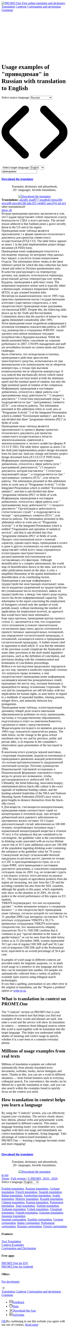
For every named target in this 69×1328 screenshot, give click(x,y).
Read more (31, 1324)
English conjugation (40, 1219)
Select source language (15, 97)
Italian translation (12, 1195)
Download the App (24, 1310)
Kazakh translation (51, 1199)
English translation (13, 1188)
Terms (5, 1178)
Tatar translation (25, 1205)
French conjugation (55, 1226)
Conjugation (44, 6)
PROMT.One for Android (17, 1266)
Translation (8, 6)
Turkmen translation (14, 1209)
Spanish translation (50, 1192)
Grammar (7, 10)
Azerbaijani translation (37, 1195)
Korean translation (37, 1202)
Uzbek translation (37, 1209)
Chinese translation (13, 1202)
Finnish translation (27, 1212)
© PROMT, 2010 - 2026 (43, 1178)
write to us (19, 990)
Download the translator (17, 179)
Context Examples (13, 1244)
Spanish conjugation (14, 1219)
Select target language (15, 167)
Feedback (18, 1302)
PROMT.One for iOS (15, 1263)
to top (5, 1175)
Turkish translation (47, 1205)
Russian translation (36, 1188)
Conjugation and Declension (19, 1248)
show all (7, 210)
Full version (18, 1178)
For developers (11, 1281)
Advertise (18, 1314)
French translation (26, 1192)
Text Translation (11, 1241)
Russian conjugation (29, 1226)
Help (16, 1306)
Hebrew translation (27, 1199)
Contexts (21, 6)
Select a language (12, 1182)
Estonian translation (51, 1212)
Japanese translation (13, 1216)
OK (4, 1321)
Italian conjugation (28, 1223)
